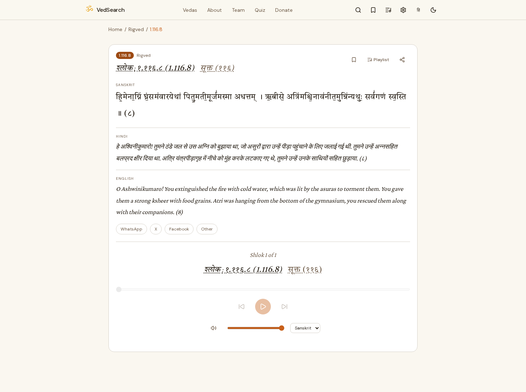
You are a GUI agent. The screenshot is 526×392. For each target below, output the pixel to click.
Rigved (136, 29)
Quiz (260, 10)
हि (418, 10)
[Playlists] (388, 10)
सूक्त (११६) (217, 68)
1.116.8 (125, 55)
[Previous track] (241, 306)
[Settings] (403, 10)
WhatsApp (131, 229)
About (214, 10)
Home (115, 29)
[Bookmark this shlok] (354, 60)
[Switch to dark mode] (433, 10)
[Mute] (213, 328)
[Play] (263, 306)
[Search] (358, 10)
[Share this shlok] (402, 60)
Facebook (179, 229)
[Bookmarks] (373, 10)
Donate (284, 10)
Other (207, 229)
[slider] (263, 289)
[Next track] (284, 306)
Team (238, 10)
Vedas (190, 10)
